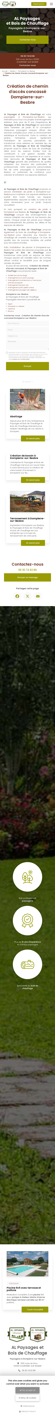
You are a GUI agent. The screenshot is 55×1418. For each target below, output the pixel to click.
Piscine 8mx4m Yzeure (35, 1313)
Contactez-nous (27, 39)
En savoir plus (33, 464)
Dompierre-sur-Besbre (26, 71)
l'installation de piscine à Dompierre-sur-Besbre (27, 274)
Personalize (29, 1406)
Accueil (4, 71)
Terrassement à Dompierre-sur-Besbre (27, 546)
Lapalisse (11, 335)
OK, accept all (28, 1390)
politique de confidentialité (20, 385)
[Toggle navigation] (51, 4)
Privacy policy (28, 1411)
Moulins (11, 337)
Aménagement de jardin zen (18, 311)
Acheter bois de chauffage (17, 301)
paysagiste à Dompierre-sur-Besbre (24, 117)
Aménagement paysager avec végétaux (22, 316)
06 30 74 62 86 (28, 56)
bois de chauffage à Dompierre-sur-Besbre (27, 259)
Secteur (13, 71)
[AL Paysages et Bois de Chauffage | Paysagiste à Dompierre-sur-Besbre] (9, 4)
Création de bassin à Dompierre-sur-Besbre (24, 483)
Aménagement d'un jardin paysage (21, 304)
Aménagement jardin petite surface (21, 313)
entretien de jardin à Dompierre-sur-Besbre (27, 219)
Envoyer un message (27, 603)
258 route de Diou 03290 (27, 60)
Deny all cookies (28, 1398)
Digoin (10, 330)
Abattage (16, 442)
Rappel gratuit (38, 4)
